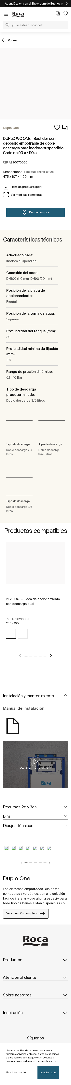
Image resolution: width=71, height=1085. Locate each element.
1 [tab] (26, 862)
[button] (7, 25)
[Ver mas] (65, 3)
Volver (12, 40)
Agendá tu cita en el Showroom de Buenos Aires (36, 3)
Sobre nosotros (17, 995)
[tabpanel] (35, 595)
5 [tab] (45, 862)
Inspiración (13, 1012)
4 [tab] (40, 862)
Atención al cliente (19, 977)
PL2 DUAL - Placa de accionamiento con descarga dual (33, 601)
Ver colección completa (21, 913)
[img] (11, 634)
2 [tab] (30, 862)
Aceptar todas (48, 1072)
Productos (12, 959)
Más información (16, 1072)
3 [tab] (35, 862)
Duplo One (16, 878)
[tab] (35, 696)
